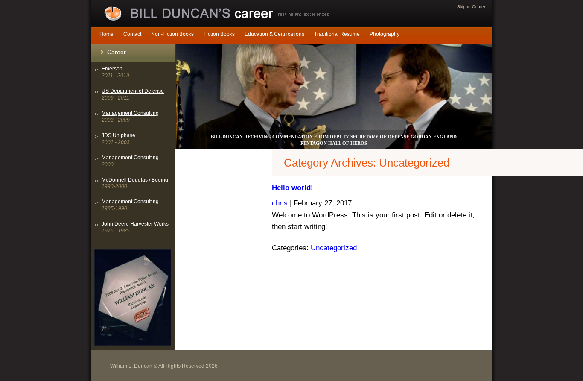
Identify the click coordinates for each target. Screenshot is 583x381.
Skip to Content (472, 6)
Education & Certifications (274, 34)
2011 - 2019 (115, 72)
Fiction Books (219, 34)
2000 (130, 161)
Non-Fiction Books (172, 34)
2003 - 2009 (130, 116)
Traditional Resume (337, 34)
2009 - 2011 (133, 94)
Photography (384, 34)
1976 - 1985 (135, 227)
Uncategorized (334, 247)
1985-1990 (130, 205)
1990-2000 (135, 183)
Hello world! (292, 187)
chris (280, 203)
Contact (132, 34)
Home (106, 34)
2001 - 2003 (118, 138)
